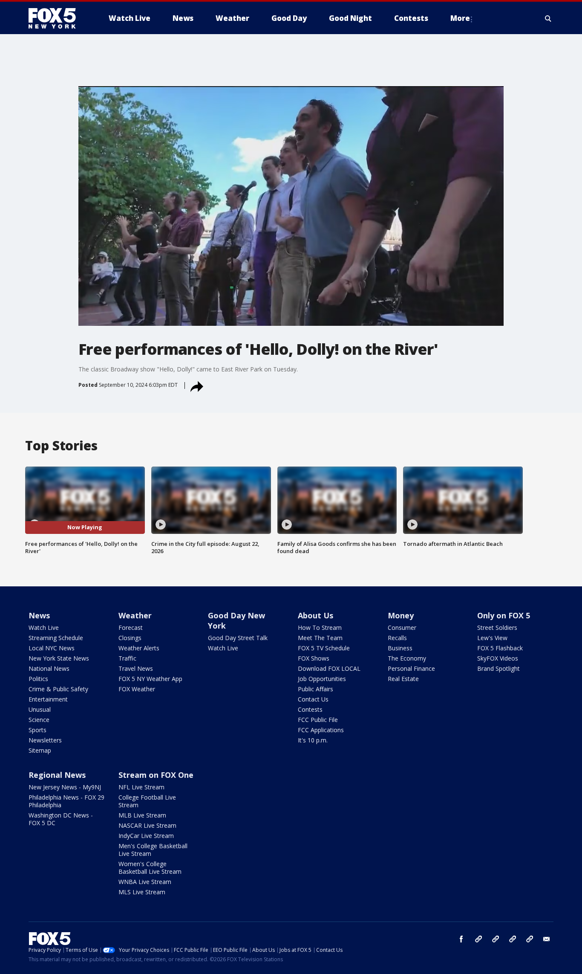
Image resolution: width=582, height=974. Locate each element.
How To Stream (320, 627)
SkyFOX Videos (497, 658)
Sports (37, 730)
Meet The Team (320, 638)
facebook (461, 939)
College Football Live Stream (147, 801)
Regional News (57, 775)
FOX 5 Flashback (500, 648)
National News (49, 668)
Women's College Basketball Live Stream (150, 867)
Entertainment (48, 699)
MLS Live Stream (141, 892)
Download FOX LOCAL (329, 668)
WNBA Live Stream (144, 882)
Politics (38, 679)
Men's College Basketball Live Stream (152, 850)
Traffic (127, 658)
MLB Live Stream (142, 815)
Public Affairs (315, 689)
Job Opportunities (322, 679)
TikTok (495, 939)
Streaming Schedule (56, 638)
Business (400, 648)
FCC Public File (318, 720)
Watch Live (44, 627)
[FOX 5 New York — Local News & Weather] (57, 18)
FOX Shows (313, 658)
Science (39, 720)
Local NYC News (52, 648)
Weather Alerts (138, 648)
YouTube (512, 939)
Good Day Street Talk (238, 638)
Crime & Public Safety (58, 689)
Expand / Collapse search (548, 18)
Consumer (402, 627)
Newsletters (45, 740)
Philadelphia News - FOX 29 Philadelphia (66, 801)
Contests (310, 709)
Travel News (135, 668)
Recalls (397, 638)
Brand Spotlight (498, 668)
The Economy (407, 658)
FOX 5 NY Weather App (150, 679)
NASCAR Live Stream (147, 825)
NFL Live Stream (141, 787)
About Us (315, 615)
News (39, 615)
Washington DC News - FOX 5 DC (61, 819)
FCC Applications (321, 730)
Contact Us (313, 699)
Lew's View (492, 638)
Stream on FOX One (155, 775)
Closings (129, 638)
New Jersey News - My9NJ (65, 787)
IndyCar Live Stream (146, 836)
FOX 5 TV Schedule (324, 648)
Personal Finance (411, 668)
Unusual (40, 709)
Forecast (130, 627)
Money (401, 615)
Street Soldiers (497, 627)
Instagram (478, 939)
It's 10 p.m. (313, 740)
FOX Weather (136, 689)
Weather (135, 615)
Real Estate (403, 679)
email (546, 939)
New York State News (59, 658)
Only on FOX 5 (503, 615)
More (460, 18)
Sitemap (40, 750)
